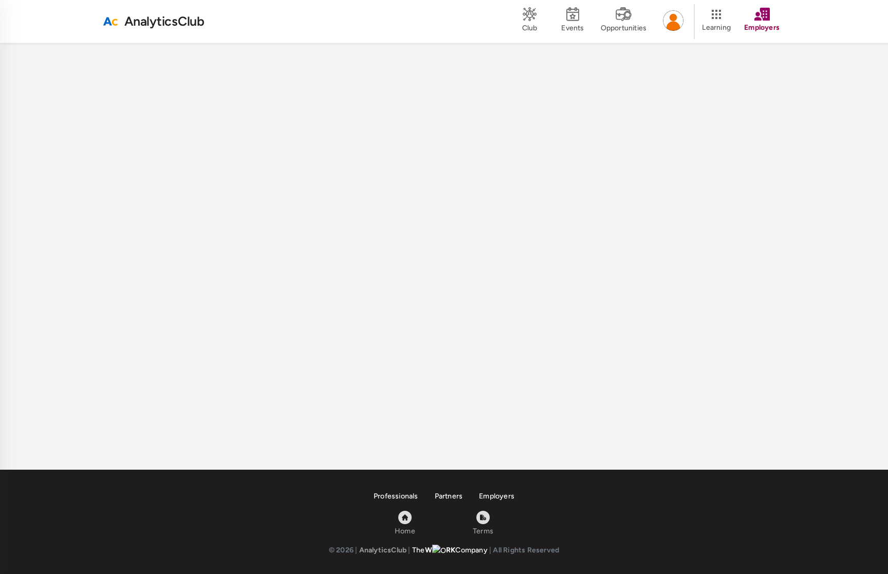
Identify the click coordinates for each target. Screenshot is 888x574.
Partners (449, 496)
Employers (496, 496)
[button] (673, 21)
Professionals (396, 496)
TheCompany (450, 550)
